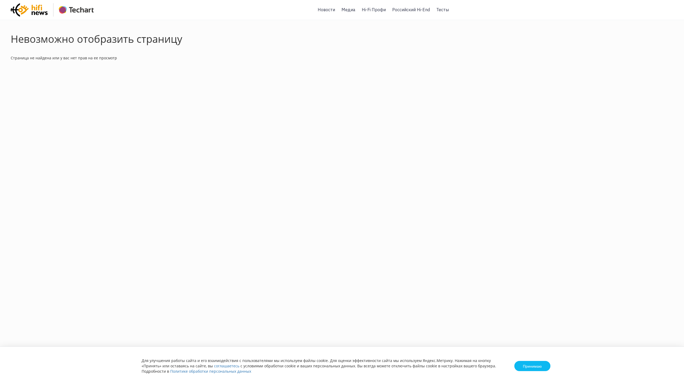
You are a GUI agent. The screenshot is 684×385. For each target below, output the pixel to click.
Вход (671, 13)
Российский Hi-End (411, 9)
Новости (326, 9)
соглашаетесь (226, 365)
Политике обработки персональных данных (210, 371)
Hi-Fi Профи (374, 9)
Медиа (348, 9)
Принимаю (532, 366)
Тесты (442, 9)
